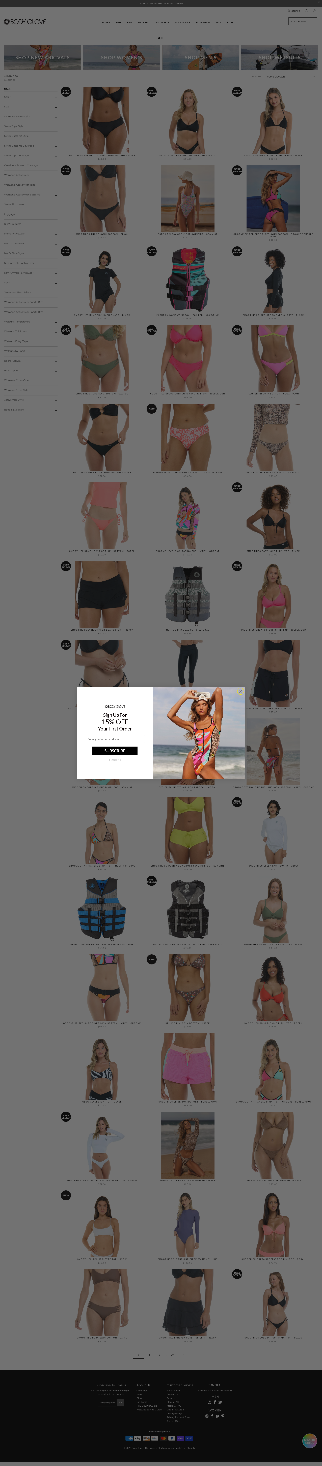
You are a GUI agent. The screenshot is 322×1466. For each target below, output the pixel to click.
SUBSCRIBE (114, 750)
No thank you (115, 760)
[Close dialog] (241, 691)
